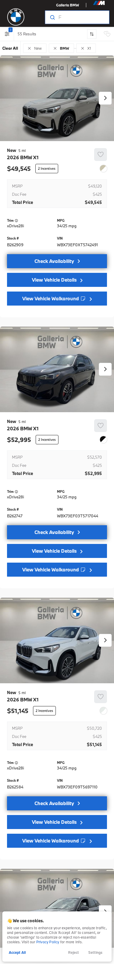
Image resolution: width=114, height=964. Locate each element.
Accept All (17, 952)
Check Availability (54, 261)
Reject (73, 952)
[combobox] (76, 17)
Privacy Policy (47, 941)
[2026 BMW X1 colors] (103, 168)
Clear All (10, 48)
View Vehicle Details (54, 280)
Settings (95, 952)
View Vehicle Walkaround (51, 298)
